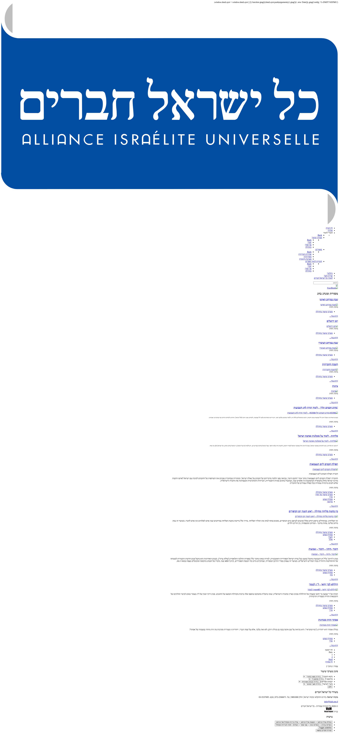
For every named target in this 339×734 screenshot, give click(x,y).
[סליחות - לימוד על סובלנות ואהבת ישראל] (320, 441)
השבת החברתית (330, 364)
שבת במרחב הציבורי (328, 342)
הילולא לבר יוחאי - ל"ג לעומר (323, 584)
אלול (331, 539)
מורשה (330, 501)
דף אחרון (329, 662)
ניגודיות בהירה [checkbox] (326, 725)
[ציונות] (334, 391)
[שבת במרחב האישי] (329, 305)
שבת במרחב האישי (329, 299)
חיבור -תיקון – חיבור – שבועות (323, 549)
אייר (331, 497)
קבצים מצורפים (326, 681)
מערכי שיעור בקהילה (324, 311)
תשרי (330, 537)
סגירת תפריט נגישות (324, 730)
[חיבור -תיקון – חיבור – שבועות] (324, 554)
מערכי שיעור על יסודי (324, 494)
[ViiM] (328, 711)
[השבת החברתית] (330, 369)
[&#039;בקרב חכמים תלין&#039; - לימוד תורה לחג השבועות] (312, 413)
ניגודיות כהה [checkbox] (314, 725)
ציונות (335, 386)
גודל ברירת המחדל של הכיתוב (287, 722)
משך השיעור (327, 684)
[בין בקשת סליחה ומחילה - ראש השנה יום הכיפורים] (316, 516)
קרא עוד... (333, 316)
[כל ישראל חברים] (169, 223)
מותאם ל (329, 679)
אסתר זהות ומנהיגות (328, 619)
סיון (331, 575)
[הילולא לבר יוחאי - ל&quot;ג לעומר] (323, 589)
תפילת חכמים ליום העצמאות (324, 464)
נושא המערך (327, 676)
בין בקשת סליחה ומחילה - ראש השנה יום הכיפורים (313, 511)
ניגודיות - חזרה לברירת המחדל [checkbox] (287, 725)
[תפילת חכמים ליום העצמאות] (325, 469)
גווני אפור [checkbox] (304, 725)
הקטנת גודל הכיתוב (308, 722)
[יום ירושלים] (332, 326)
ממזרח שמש (328, 499)
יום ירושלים (332, 321)
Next (331, 659)
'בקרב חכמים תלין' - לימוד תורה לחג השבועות (316, 407)
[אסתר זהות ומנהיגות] (329, 625)
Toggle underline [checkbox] (325, 728)
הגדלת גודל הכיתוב (325, 722)
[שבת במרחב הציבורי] (328, 348)
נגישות (329, 716)
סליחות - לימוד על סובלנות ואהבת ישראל (318, 436)
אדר (331, 641)
